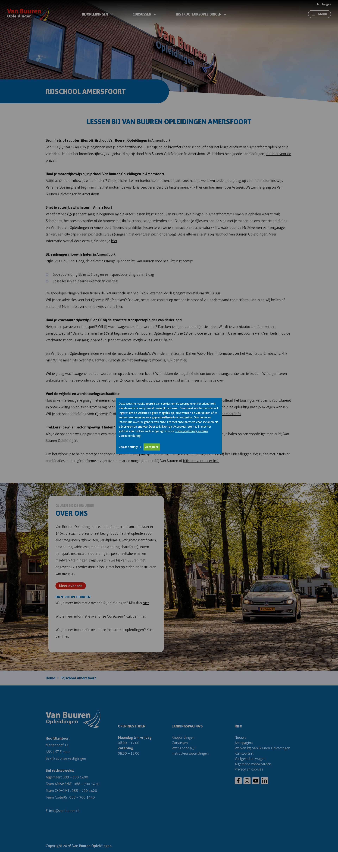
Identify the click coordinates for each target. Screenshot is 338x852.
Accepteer (151, 447)
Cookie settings (128, 447)
